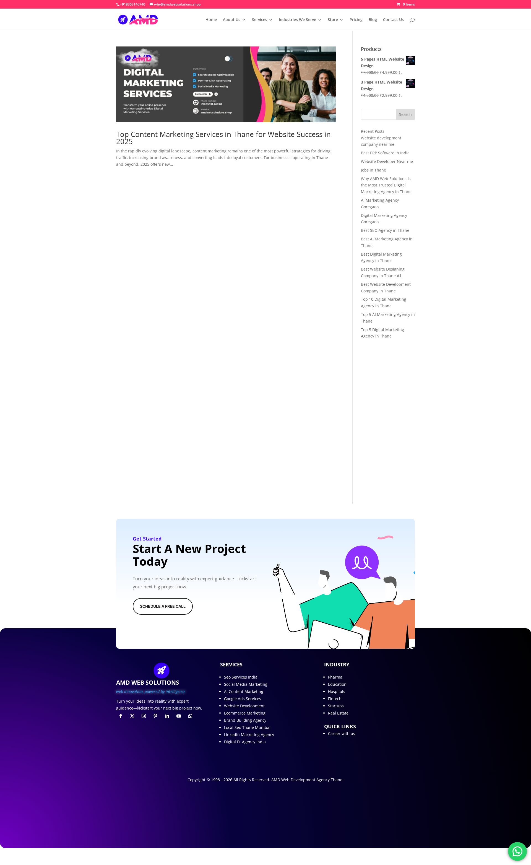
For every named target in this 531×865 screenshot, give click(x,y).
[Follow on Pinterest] (155, 715)
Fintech (335, 698)
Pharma (335, 677)
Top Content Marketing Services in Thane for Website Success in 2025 (223, 137)
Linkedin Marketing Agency (249, 734)
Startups (336, 705)
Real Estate (338, 713)
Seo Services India (240, 677)
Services (259, 20)
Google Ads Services (242, 698)
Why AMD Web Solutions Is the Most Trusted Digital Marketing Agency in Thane (386, 185)
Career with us (341, 733)
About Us (231, 20)
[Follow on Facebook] (120, 715)
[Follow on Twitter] (132, 715)
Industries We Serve (297, 20)
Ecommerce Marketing (245, 713)
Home (211, 20)
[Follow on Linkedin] (167, 715)
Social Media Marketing (245, 684)
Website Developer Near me (387, 161)
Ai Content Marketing (243, 691)
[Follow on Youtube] (178, 715)
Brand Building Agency (245, 720)
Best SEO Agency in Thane (385, 230)
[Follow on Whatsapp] (190, 715)
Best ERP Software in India (385, 152)
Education (337, 684)
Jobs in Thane (373, 170)
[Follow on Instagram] (143, 715)
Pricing (356, 20)
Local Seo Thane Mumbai (247, 727)
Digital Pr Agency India (245, 741)
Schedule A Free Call (163, 606)
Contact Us (393, 20)
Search (405, 114)
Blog (373, 20)
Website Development (244, 705)
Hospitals (336, 691)
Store (333, 20)
